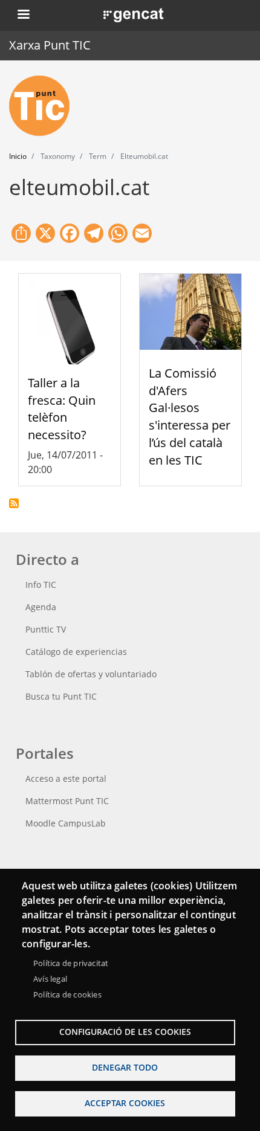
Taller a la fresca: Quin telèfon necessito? (62, 409)
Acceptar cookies (125, 1103)
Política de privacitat (70, 963)
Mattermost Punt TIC (67, 801)
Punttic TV (45, 629)
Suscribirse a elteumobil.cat (14, 503)
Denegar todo (125, 1067)
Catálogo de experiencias (76, 651)
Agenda (40, 607)
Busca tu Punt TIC (61, 696)
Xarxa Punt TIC (50, 45)
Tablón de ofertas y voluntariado (91, 674)
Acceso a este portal (65, 778)
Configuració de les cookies (125, 1031)
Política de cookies (67, 994)
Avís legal (50, 978)
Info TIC (40, 584)
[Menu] (23, 15)
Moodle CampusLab (65, 823)
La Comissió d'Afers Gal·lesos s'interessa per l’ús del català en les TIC (189, 416)
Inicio (18, 156)
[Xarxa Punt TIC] (44, 106)
